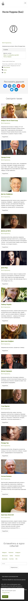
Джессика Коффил (7, 341)
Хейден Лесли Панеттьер (9, 120)
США (5, 72)
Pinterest (17, 555)
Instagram (17, 552)
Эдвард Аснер (5, 157)
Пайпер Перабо (6, 304)
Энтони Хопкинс (6, 476)
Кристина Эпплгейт (7, 515)
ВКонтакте (5, 555)
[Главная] (3, 3)
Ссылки (5, 49)
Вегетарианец (6, 43)
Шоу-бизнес (7, 67)
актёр (5, 70)
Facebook (11, 552)
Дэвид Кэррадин (6, 371)
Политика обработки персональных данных (14, 579)
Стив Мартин (5, 406)
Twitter (11, 555)
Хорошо (5, 596)
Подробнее (5, 136)
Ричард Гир (5, 443)
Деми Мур (4, 268)
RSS (16, 559)
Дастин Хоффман (7, 194)
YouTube (11, 559)
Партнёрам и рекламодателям (10, 576)
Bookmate (4, 559)
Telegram (4, 552)
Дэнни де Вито (6, 231)
